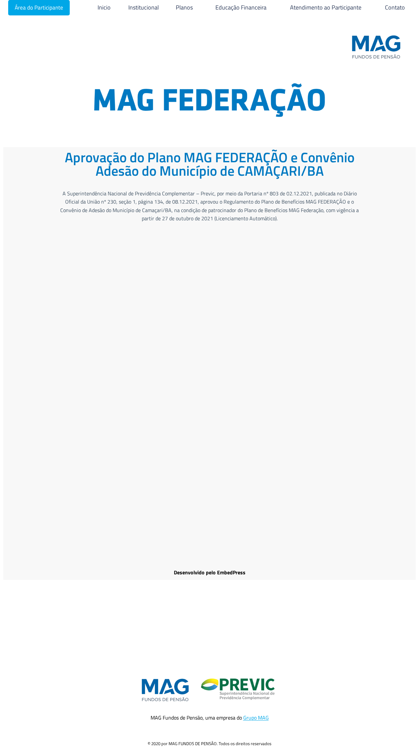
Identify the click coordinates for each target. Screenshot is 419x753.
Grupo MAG (256, 718)
